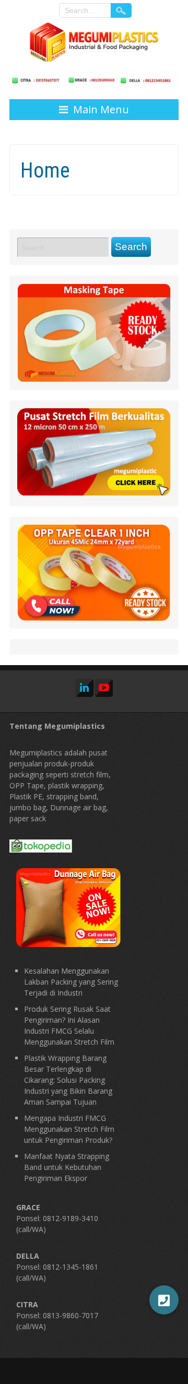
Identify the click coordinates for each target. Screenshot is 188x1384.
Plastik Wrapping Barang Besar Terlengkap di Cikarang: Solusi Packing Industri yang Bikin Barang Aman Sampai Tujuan (68, 1080)
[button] (164, 1300)
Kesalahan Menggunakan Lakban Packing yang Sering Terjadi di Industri (71, 982)
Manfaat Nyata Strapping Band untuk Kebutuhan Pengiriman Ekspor (66, 1167)
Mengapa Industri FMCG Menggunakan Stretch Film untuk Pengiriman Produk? (69, 1129)
